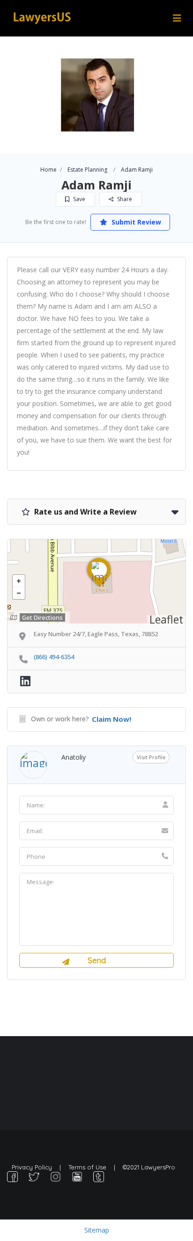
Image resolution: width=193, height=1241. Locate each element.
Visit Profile (151, 757)
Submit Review (135, 222)
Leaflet (166, 619)
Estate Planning (87, 170)
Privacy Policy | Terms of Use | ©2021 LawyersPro (93, 1167)
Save (78, 199)
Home (48, 170)
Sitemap (96, 1230)
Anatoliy (73, 757)
